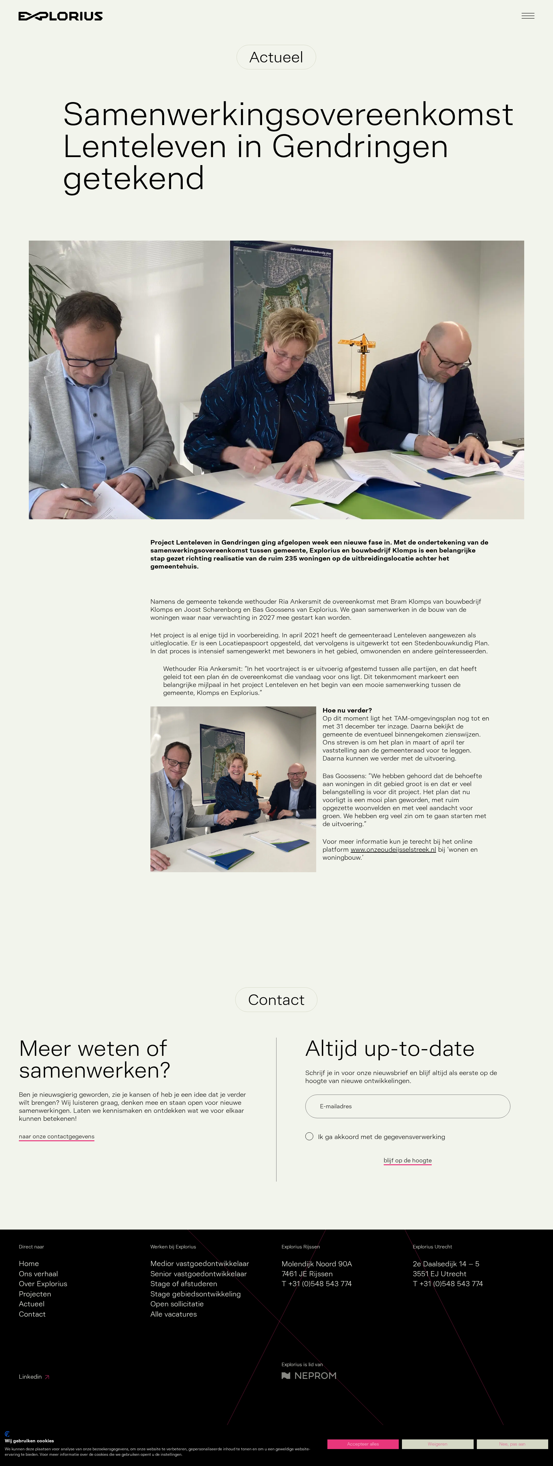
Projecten (35, 1294)
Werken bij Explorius (173, 1246)
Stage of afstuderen (183, 1283)
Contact (32, 1314)
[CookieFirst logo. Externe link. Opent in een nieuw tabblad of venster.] (7, 1434)
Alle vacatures (173, 1314)
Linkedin (30, 1376)
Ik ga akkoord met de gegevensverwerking (381, 1137)
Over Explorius (43, 1283)
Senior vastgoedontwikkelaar (198, 1273)
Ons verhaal (38, 1273)
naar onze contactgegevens (56, 1136)
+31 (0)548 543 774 (320, 1283)
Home (29, 1263)
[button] (528, 16)
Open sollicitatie (177, 1304)
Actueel (31, 1304)
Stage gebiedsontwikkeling (195, 1294)
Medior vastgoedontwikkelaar (199, 1263)
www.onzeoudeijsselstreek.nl (393, 850)
